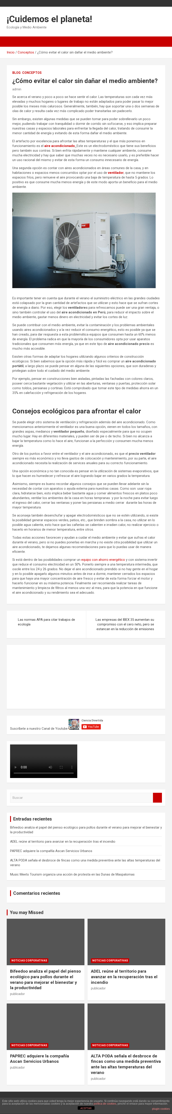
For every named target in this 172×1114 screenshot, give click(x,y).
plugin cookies (161, 1108)
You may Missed (26, 912)
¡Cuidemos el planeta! (49, 19)
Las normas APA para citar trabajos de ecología (46, 622)
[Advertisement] (43, 676)
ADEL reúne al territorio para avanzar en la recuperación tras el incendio (62, 842)
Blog (16, 72)
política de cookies (105, 1103)
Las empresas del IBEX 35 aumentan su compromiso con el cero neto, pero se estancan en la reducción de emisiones (125, 624)
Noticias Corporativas (29, 960)
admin (16, 89)
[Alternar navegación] (12, 41)
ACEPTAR (86, 1108)
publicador (17, 994)
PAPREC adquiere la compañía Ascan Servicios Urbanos (51, 851)
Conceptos (32, 72)
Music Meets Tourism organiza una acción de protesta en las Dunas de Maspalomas (72, 874)
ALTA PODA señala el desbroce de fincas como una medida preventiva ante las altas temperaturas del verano (126, 1064)
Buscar (157, 798)
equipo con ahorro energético (103, 560)
